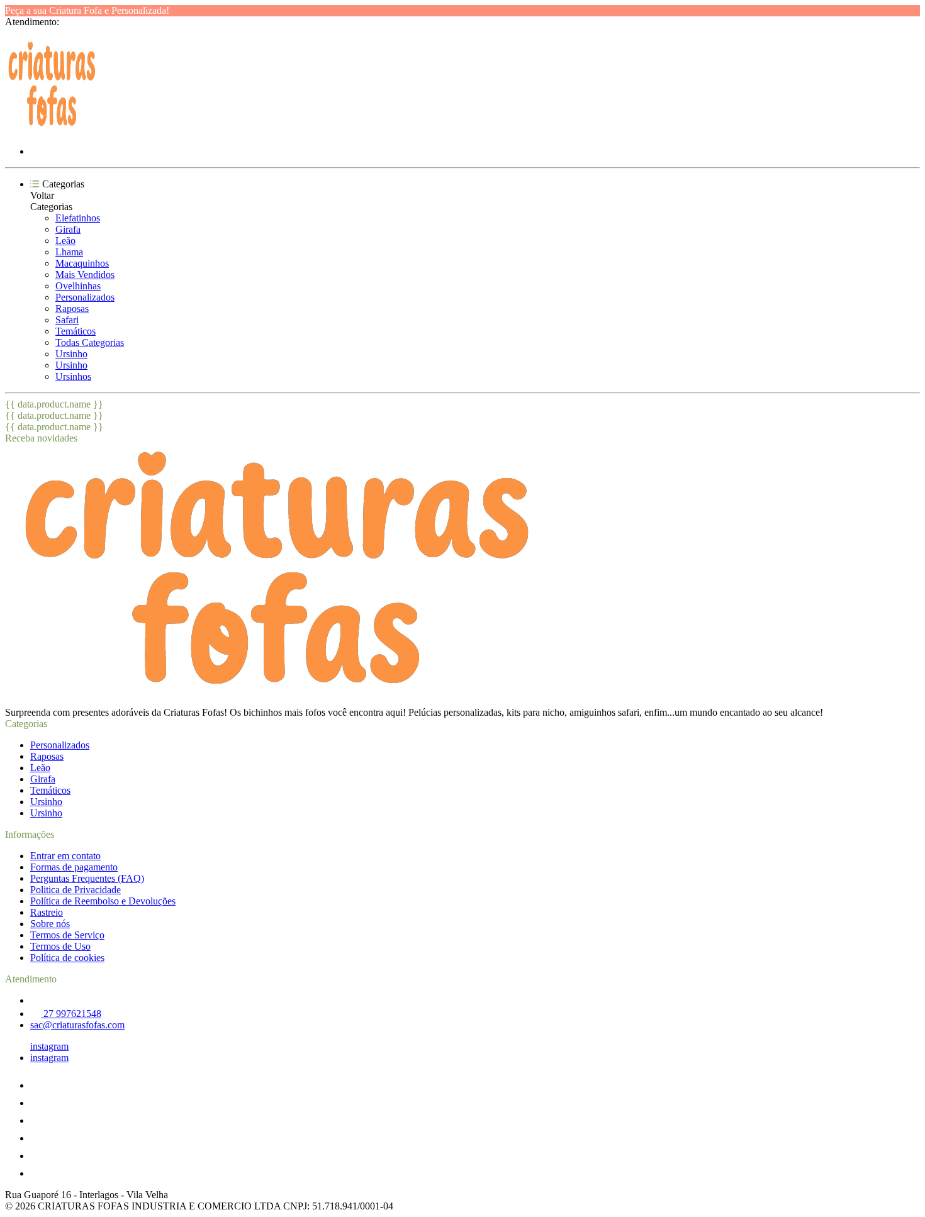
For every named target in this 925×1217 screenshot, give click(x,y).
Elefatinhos (77, 218)
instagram (49, 1046)
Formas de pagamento (74, 867)
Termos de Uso (60, 946)
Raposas (72, 308)
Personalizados (85, 297)
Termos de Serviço (67, 935)
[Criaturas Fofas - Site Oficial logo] (52, 130)
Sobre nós (50, 923)
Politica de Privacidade (75, 889)
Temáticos (75, 331)
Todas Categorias (89, 342)
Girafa (68, 229)
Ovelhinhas (78, 286)
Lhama (69, 252)
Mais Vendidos (85, 274)
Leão (65, 240)
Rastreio (46, 912)
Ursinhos (73, 376)
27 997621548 (71, 1013)
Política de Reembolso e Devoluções (103, 901)
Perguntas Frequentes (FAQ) (87, 878)
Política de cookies (67, 957)
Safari (67, 319)
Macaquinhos (82, 263)
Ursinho (71, 353)
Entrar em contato (65, 855)
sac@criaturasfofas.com (77, 1025)
